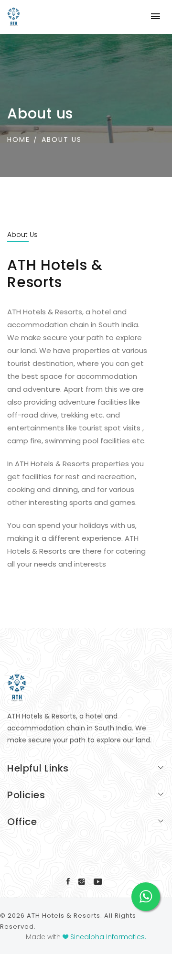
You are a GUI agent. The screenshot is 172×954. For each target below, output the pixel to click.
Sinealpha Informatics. (108, 937)
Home (18, 139)
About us (62, 139)
